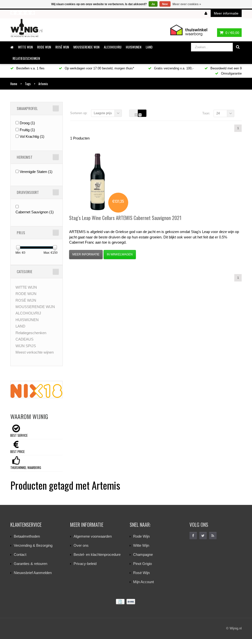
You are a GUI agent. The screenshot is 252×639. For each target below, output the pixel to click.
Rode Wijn (141, 536)
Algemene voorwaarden (93, 536)
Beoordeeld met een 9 (225, 68)
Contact (20, 554)
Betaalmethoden (27, 536)
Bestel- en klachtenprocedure (97, 554)
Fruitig (27, 130)
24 (218, 113)
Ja (153, 4)
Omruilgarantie (231, 73)
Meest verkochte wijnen (35, 352)
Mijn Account (143, 582)
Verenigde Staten (36, 172)
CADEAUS (24, 339)
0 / (231, 33)
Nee (165, 4)
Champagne (143, 554)
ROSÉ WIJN (62, 46)
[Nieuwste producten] (213, 535)
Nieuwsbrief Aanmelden (33, 573)
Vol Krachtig (32, 136)
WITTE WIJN (25, 46)
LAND (149, 46)
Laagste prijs (103, 113)
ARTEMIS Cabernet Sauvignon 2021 (125, 217)
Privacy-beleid (85, 563)
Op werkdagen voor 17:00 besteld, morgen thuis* (99, 68)
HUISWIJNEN (133, 46)
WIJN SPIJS (26, 346)
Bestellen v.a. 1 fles (30, 68)
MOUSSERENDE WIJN (86, 46)
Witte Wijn (141, 545)
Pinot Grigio (142, 563)
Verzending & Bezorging (33, 545)
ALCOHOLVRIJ (112, 46)
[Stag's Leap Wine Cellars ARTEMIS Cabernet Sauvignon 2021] (97, 182)
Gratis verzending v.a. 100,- (173, 68)
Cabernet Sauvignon (35, 212)
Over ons (81, 545)
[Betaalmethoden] (126, 602)
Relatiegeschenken (26, 58)
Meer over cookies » (187, 4)
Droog (27, 123)
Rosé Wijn (141, 573)
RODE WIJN (44, 46)
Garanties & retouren (30, 563)
